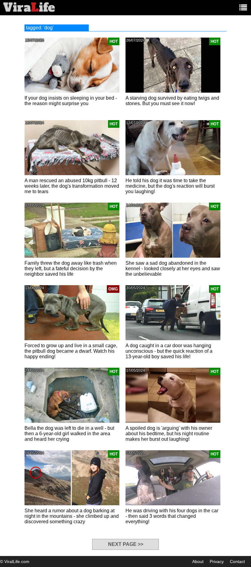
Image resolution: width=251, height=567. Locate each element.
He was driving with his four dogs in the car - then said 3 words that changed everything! (172, 516)
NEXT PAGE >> (125, 544)
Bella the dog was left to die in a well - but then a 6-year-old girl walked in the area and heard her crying (69, 433)
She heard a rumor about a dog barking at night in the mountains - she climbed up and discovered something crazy (71, 516)
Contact (237, 561)
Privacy (217, 561)
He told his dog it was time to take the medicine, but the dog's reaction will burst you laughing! (170, 186)
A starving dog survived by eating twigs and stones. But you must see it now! (172, 100)
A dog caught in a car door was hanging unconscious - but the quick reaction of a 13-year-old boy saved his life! (169, 351)
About (198, 561)
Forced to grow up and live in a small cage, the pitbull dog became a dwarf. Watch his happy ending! (70, 351)
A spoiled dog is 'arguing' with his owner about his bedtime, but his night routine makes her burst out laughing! (169, 433)
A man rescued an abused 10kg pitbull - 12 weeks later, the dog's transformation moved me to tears (71, 186)
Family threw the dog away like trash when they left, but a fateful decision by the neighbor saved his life (70, 268)
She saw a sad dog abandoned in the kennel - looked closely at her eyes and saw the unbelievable (173, 268)
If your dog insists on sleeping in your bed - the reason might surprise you (70, 100)
